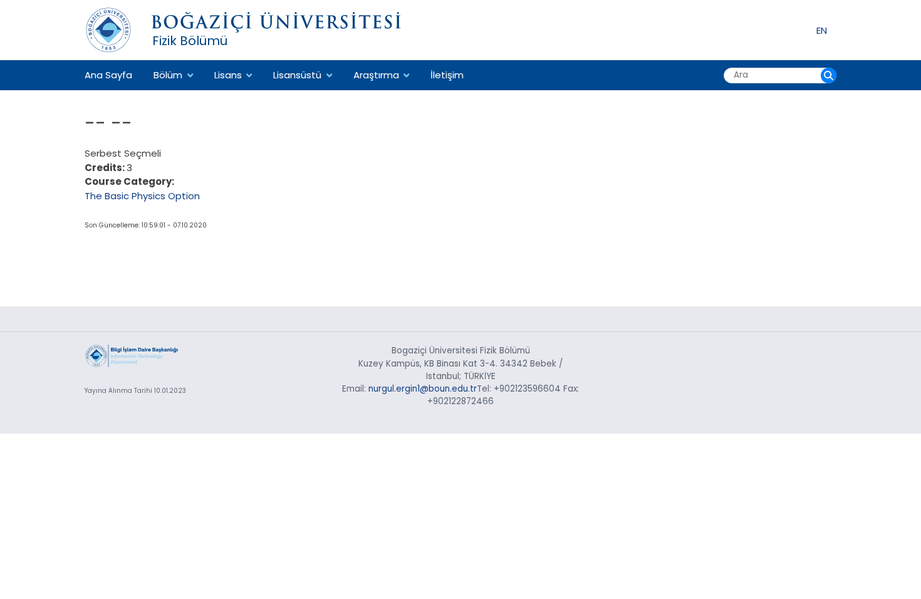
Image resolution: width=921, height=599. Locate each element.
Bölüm (168, 74)
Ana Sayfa (108, 74)
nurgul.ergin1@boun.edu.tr (422, 389)
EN (821, 29)
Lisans (228, 74)
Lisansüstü (297, 74)
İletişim (447, 74)
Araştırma (376, 74)
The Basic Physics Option (142, 195)
